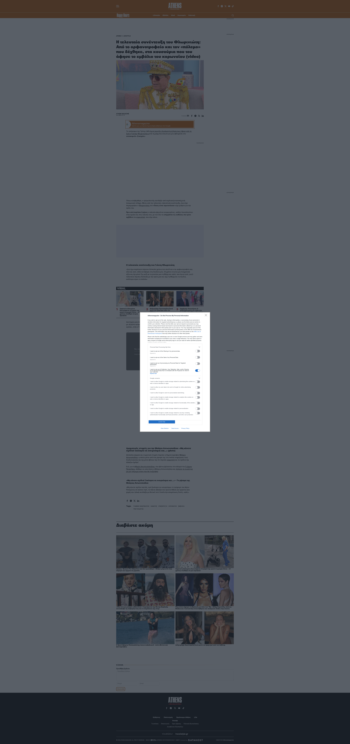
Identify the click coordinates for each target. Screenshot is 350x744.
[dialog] (175, 372)
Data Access (175, 428)
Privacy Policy (185, 428)
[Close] (206, 315)
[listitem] (175, 347)
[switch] (197, 351)
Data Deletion (165, 428)
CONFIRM (162, 422)
